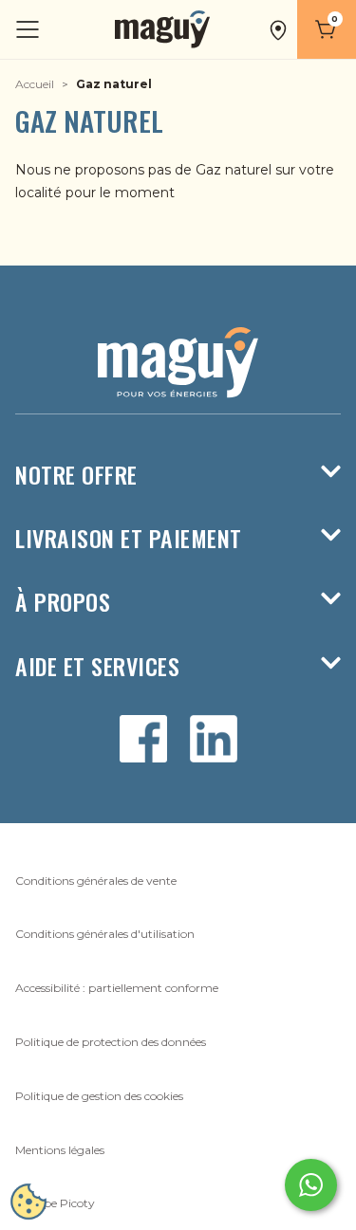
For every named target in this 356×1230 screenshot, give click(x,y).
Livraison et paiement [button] (128, 538)
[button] (278, 29)
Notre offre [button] (76, 474)
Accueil (34, 84)
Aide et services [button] (97, 666)
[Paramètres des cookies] (28, 1202)
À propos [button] (62, 601)
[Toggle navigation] (29, 30)
